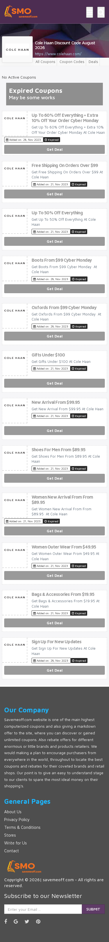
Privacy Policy (17, 819)
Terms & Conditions (22, 827)
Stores (10, 835)
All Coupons (45, 61)
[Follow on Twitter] (30, 921)
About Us (13, 811)
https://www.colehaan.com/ (58, 54)
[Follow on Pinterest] (41, 921)
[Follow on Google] (18, 921)
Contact (11, 850)
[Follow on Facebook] (8, 921)
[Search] (101, 12)
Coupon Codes (72, 61)
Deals (93, 61)
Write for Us (15, 843)
